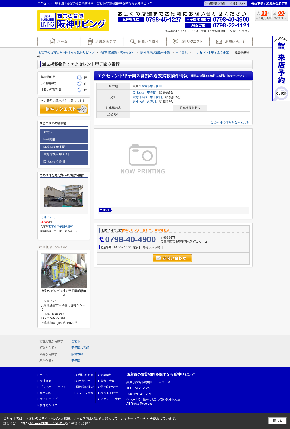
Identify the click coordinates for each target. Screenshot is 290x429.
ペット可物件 (109, 393)
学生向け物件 (109, 387)
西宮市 (145, 86)
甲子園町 (156, 86)
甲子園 (151, 92)
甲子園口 (156, 97)
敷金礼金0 (107, 380)
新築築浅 (106, 375)
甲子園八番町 (65, 226)
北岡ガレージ (48, 217)
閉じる (277, 420)
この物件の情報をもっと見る (230, 122)
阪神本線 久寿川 (54, 161)
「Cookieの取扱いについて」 (47, 423)
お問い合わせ (85, 375)
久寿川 (151, 101)
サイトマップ (48, 399)
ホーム (44, 375)
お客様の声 (83, 380)
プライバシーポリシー (54, 387)
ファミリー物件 (110, 399)
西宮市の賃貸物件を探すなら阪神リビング (160, 374)
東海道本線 (140, 97)
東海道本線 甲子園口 (57, 154)
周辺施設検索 (85, 387)
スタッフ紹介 (85, 393)
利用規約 (45, 393)
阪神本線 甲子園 (54, 147)
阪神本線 (138, 92)
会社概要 (45, 380)
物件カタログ (48, 405)
